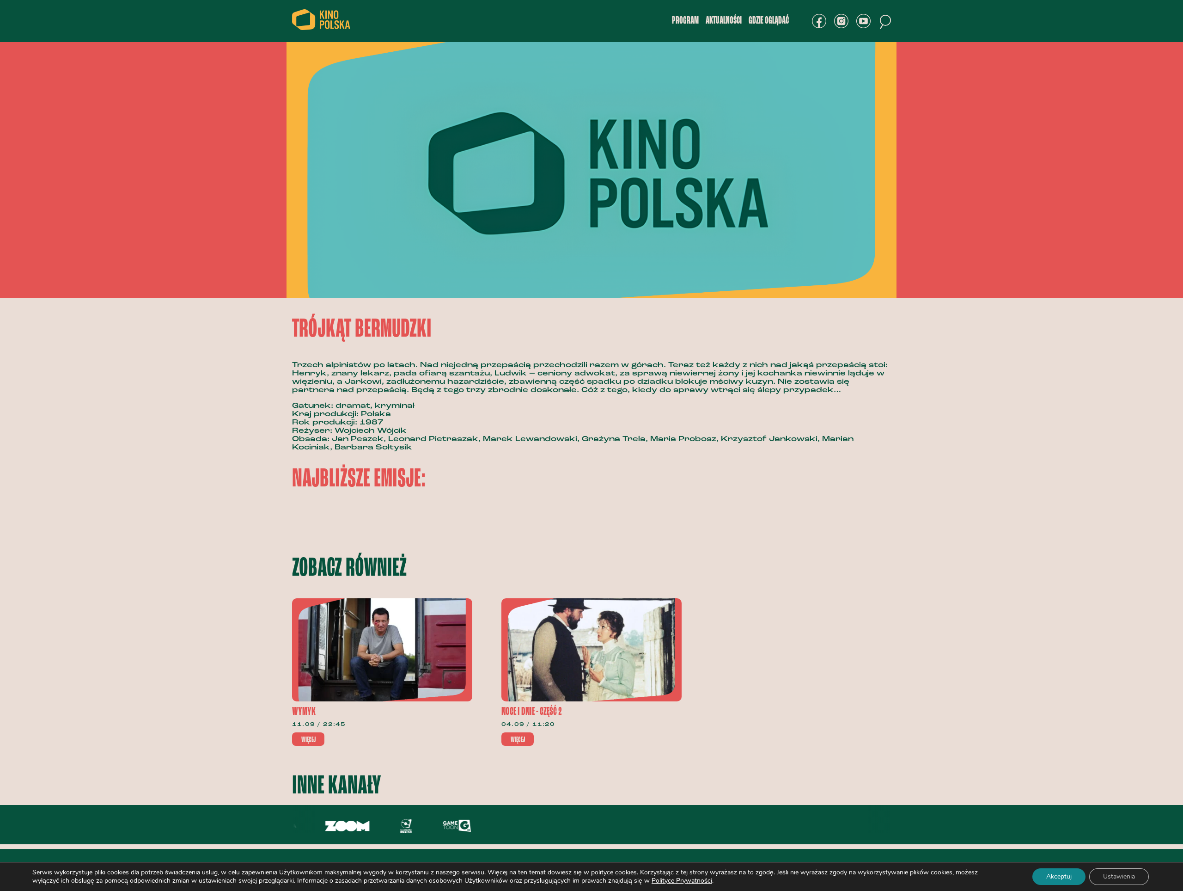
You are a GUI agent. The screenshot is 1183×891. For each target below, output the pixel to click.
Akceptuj (1059, 876)
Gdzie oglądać (769, 20)
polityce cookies (614, 872)
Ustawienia (1119, 876)
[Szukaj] (885, 22)
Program (685, 20)
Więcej (308, 740)
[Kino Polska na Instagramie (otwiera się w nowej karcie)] (841, 21)
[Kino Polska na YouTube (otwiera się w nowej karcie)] (863, 21)
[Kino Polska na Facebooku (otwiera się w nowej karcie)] (819, 21)
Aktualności (724, 20)
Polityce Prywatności (682, 880)
